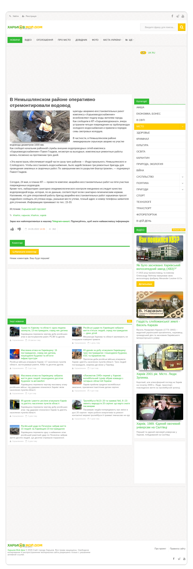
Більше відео (178, 230)
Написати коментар (25, 251)
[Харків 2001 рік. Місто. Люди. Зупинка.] (159, 357)
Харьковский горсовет (33, 209)
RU (153, 52)
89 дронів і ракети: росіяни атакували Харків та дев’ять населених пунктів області (44, 402)
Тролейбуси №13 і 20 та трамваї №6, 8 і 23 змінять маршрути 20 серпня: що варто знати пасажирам (106, 403)
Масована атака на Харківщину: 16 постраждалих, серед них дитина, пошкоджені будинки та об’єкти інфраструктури (39, 354)
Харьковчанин (18, 340)
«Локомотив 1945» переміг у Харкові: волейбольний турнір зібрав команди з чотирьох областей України (103, 378)
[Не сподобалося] (19, 229)
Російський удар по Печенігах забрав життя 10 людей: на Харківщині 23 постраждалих (43, 427)
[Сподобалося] (12, 229)
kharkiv (16, 215)
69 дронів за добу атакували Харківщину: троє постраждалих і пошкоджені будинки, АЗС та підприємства (105, 353)
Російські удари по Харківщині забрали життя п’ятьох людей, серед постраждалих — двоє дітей (105, 330)
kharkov (35, 215)
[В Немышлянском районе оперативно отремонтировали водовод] (40, 126)
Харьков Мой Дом (16, 550)
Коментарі (17, 243)
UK (143, 52)
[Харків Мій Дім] (25, 27)
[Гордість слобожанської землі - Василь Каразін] (159, 304)
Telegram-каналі (61, 221)
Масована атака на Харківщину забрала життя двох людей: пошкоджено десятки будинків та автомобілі (42, 378)
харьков (25, 215)
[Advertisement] (70, 70)
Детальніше (145, 284)
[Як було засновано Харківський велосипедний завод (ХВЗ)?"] (159, 248)
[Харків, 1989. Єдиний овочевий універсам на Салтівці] (159, 407)
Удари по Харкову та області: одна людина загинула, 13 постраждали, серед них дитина (44, 329)
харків (43, 215)
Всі (129, 321)
